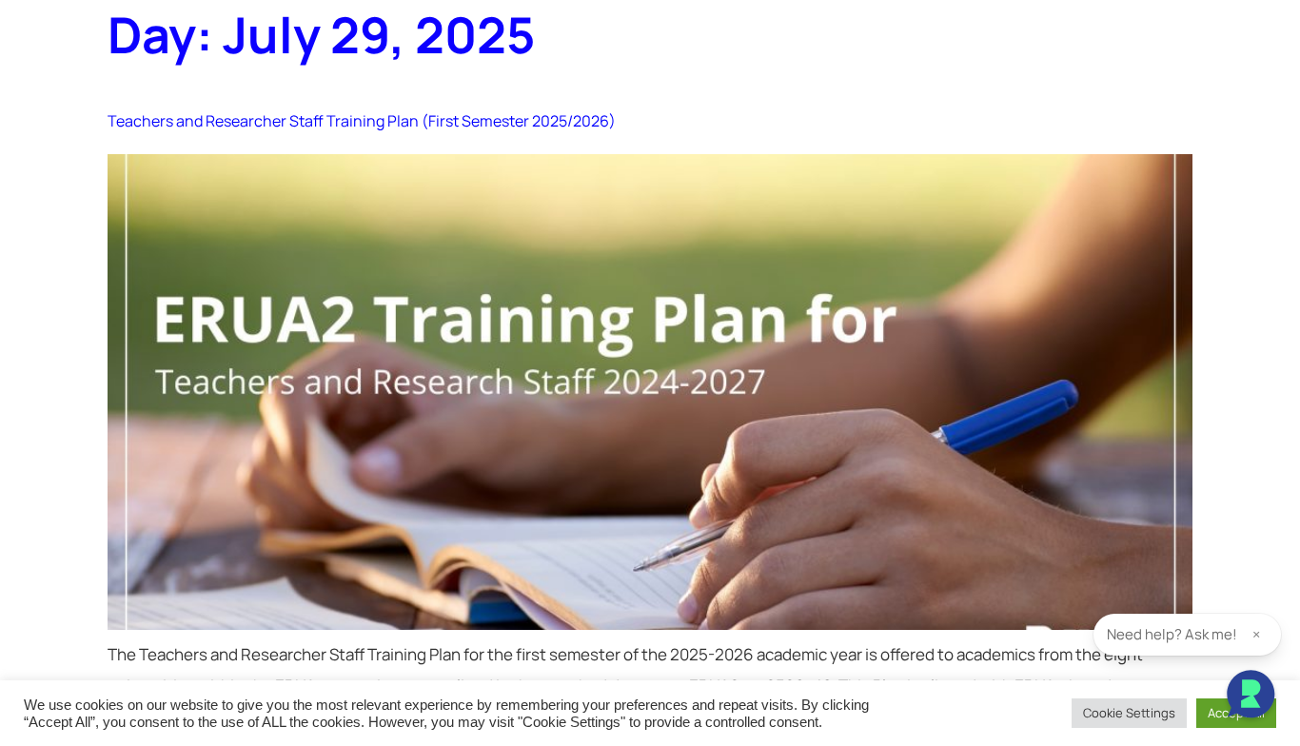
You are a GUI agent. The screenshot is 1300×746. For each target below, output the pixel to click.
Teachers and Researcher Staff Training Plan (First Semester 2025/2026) (362, 120)
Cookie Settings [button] (1129, 712)
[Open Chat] (1250, 696)
